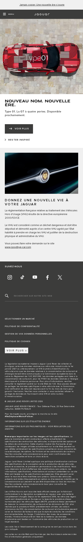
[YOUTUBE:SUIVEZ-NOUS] (35, 277)
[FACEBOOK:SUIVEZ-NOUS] (47, 277)
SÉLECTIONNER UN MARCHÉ (20, 319)
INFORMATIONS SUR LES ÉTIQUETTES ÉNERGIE (28, 421)
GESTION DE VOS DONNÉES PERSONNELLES (28, 334)
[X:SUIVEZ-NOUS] (60, 277)
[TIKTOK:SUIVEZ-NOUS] (22, 277)
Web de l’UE (50, 384)
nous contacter (40, 391)
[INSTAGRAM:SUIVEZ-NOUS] (9, 277)
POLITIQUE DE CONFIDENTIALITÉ (22, 326)
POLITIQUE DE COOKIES (17, 341)
